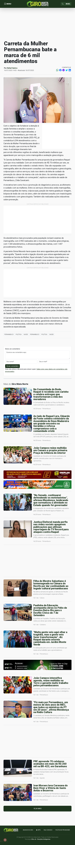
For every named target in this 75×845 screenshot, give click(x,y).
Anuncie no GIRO (28, 830)
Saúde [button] (26, 334)
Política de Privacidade (62, 830)
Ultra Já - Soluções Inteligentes (40, 839)
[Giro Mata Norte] (37, 4)
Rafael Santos (12, 68)
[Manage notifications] (5, 839)
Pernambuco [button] (9, 334)
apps (39, 830)
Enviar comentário (12, 366)
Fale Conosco (48, 830)
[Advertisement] (37, 24)
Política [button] (18, 334)
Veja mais (38, 808)
